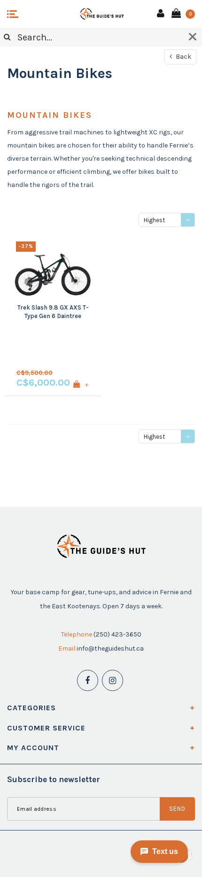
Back (182, 57)
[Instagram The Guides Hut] (112, 680)
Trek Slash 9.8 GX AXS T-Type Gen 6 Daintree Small (53, 312)
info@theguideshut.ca (110, 648)
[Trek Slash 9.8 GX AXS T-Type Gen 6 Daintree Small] (53, 267)
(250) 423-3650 (117, 634)
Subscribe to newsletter (53, 779)
